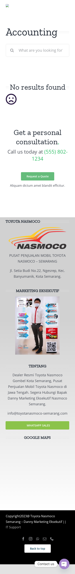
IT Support (13, 527)
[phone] (52, 538)
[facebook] (23, 538)
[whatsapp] (37, 538)
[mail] (44, 538)
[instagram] (30, 538)
